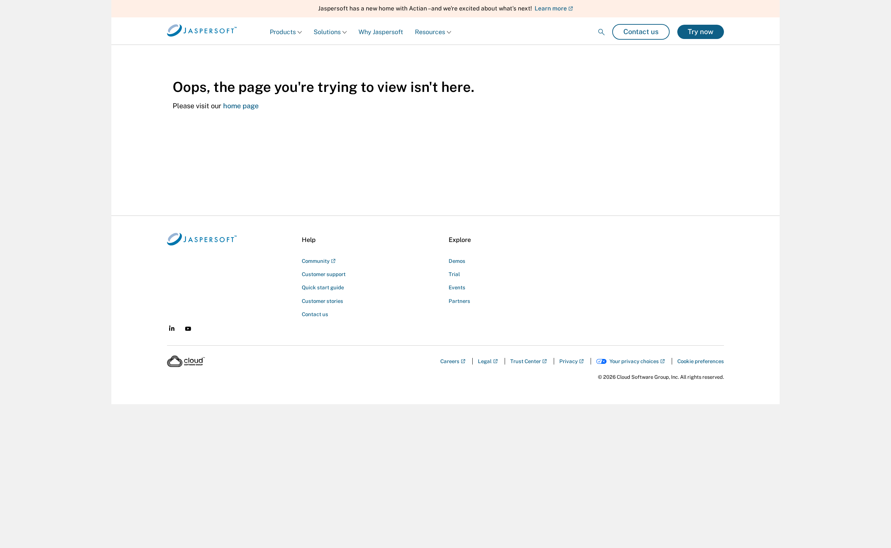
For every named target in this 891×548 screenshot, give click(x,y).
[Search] (601, 26)
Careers (449, 361)
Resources (430, 32)
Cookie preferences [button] (700, 361)
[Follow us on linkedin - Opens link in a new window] (171, 328)
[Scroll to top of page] (873, 338)
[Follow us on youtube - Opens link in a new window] (188, 329)
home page (241, 106)
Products (283, 32)
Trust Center (525, 361)
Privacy (568, 361)
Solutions (327, 32)
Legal (485, 361)
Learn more (551, 8)
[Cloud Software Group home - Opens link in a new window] (186, 361)
